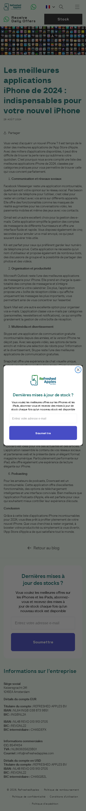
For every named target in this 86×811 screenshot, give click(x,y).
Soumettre (43, 433)
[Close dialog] (78, 370)
